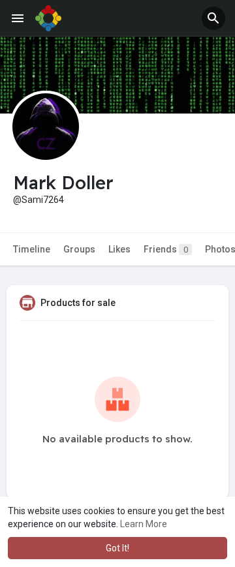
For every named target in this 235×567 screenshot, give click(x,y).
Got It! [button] (117, 548)
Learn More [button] (143, 524)
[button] (213, 18)
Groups (79, 249)
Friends (166, 249)
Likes (119, 249)
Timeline (31, 249)
